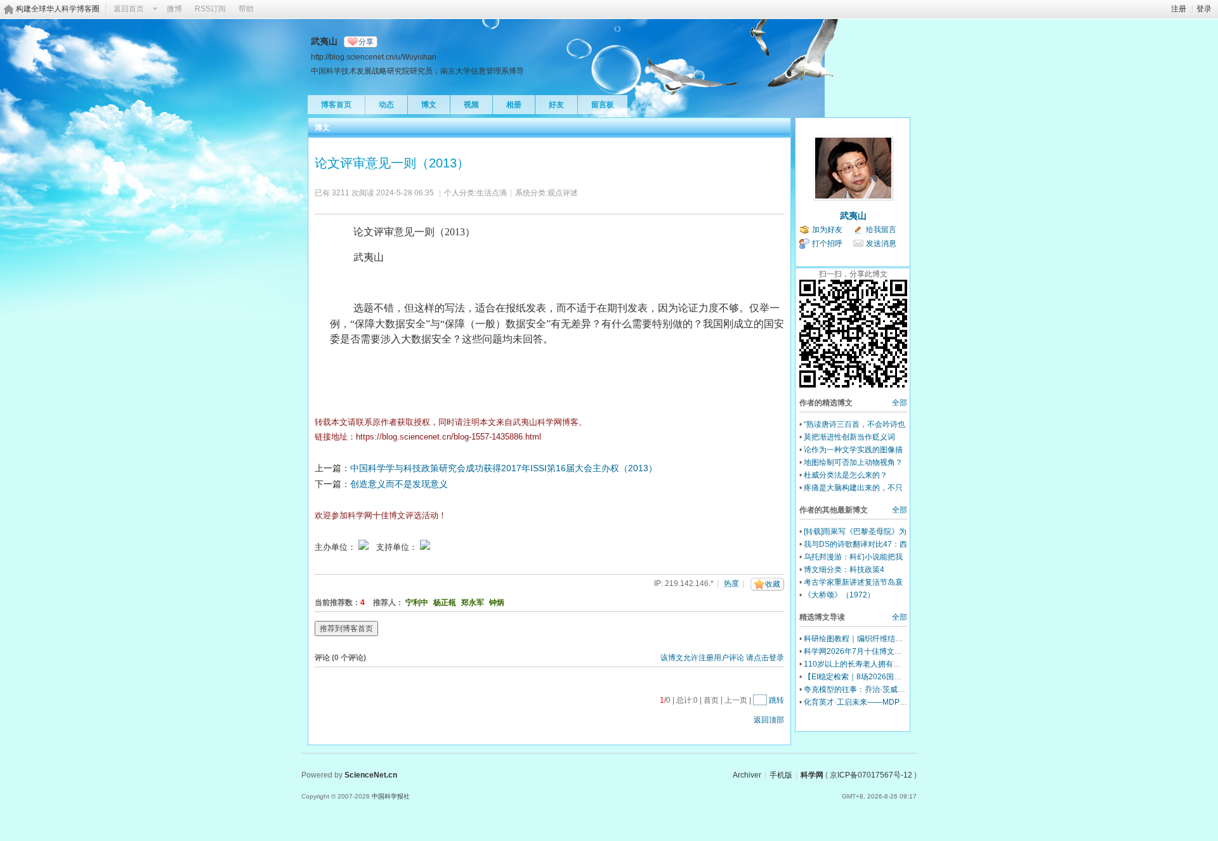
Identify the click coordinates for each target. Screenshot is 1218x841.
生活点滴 (491, 192)
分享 (366, 41)
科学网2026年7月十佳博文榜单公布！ (868, 651)
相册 (513, 104)
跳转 (776, 700)
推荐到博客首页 (346, 628)
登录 (1204, 8)
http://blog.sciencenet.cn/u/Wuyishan (373, 57)
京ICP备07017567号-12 (871, 775)
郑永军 (472, 602)
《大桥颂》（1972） (839, 594)
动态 (386, 104)
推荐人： (388, 602)
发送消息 (881, 243)
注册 (1178, 8)
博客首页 (336, 104)
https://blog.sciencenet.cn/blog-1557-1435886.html (448, 436)
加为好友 (827, 229)
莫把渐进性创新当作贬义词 (849, 437)
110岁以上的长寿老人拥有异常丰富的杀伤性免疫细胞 (894, 664)
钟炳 (496, 602)
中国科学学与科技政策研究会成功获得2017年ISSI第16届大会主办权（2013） (503, 468)
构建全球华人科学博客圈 (58, 8)
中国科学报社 (391, 796)
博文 (428, 104)
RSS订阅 (210, 8)
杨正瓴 (444, 602)
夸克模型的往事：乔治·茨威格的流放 (866, 689)
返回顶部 (769, 719)
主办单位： (335, 547)
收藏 (772, 584)
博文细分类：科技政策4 (844, 569)
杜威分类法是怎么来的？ (845, 475)
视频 (471, 104)
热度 (731, 583)
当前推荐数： (337, 602)
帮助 (246, 8)
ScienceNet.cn (370, 775)
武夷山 (853, 216)
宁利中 (416, 602)
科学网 (812, 775)
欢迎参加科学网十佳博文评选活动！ (381, 515)
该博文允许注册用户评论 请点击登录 (722, 657)
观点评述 (562, 192)
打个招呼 (827, 243)
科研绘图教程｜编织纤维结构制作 (861, 638)
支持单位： (398, 547)
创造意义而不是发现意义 (399, 484)
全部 (899, 402)
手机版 (780, 775)
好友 (556, 104)
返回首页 (129, 8)
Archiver (747, 775)
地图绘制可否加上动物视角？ (853, 462)
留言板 (602, 104)
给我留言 (881, 229)
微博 (174, 8)
